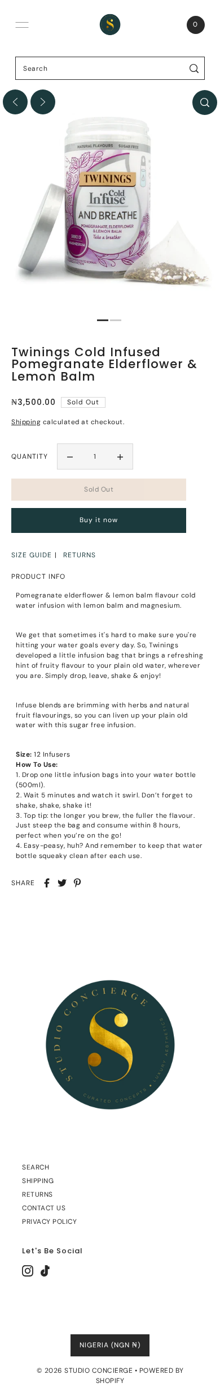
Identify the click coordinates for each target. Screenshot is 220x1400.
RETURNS (79, 555)
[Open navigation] (22, 25)
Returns (37, 1194)
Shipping (26, 421)
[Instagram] (27, 1271)
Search (35, 1167)
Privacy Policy (49, 1221)
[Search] (194, 68)
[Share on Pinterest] (77, 882)
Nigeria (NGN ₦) (110, 1345)
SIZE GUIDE (31, 555)
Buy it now (99, 519)
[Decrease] (70, 456)
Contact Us (43, 1208)
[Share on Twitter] (62, 882)
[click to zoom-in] (204, 102)
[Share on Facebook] (46, 882)
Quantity (29, 456)
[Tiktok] (45, 1271)
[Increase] (120, 456)
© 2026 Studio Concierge (85, 1370)
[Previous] (15, 101)
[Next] (42, 101)
